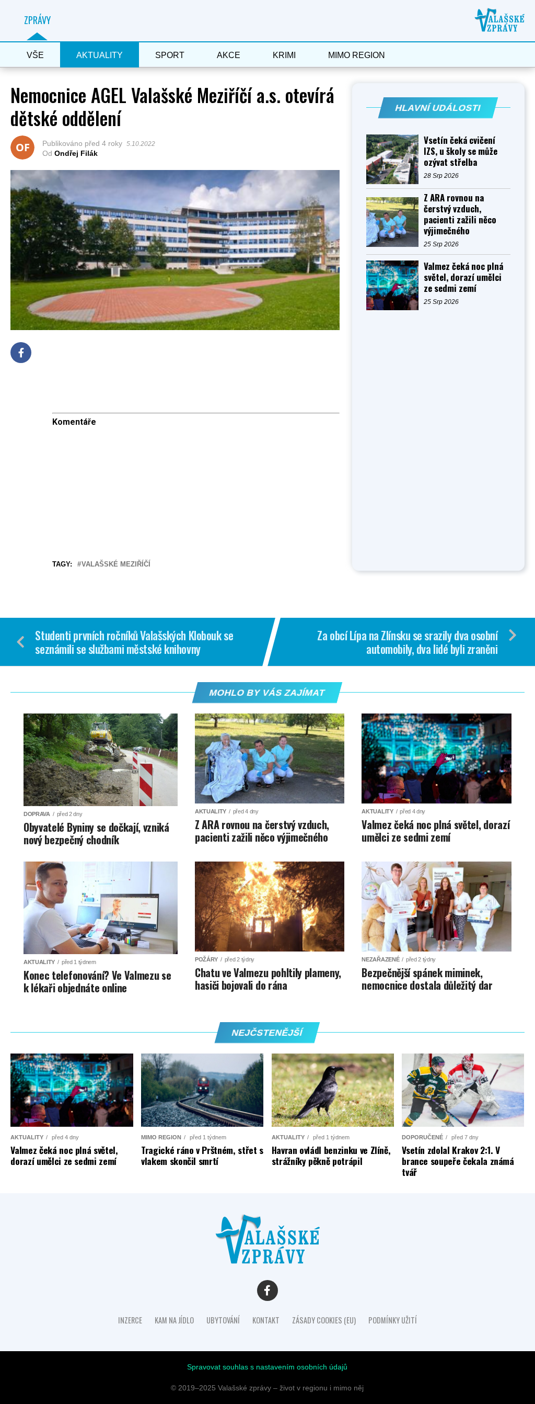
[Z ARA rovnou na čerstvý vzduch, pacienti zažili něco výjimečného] (395, 222)
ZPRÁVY (37, 20)
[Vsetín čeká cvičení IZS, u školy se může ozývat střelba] (395, 159)
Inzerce (130, 1320)
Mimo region (356, 55)
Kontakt (266, 1320)
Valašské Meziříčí (116, 564)
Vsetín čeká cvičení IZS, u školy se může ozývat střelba (460, 150)
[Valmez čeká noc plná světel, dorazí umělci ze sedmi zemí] (395, 285)
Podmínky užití (392, 1320)
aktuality (99, 55)
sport (169, 55)
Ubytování (223, 1320)
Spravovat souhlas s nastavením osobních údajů (267, 1367)
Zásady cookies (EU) (324, 1320)
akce (228, 55)
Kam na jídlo (174, 1320)
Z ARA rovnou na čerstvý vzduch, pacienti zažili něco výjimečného (460, 214)
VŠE (35, 55)
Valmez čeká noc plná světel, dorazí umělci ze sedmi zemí (463, 277)
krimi (284, 55)
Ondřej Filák (76, 153)
